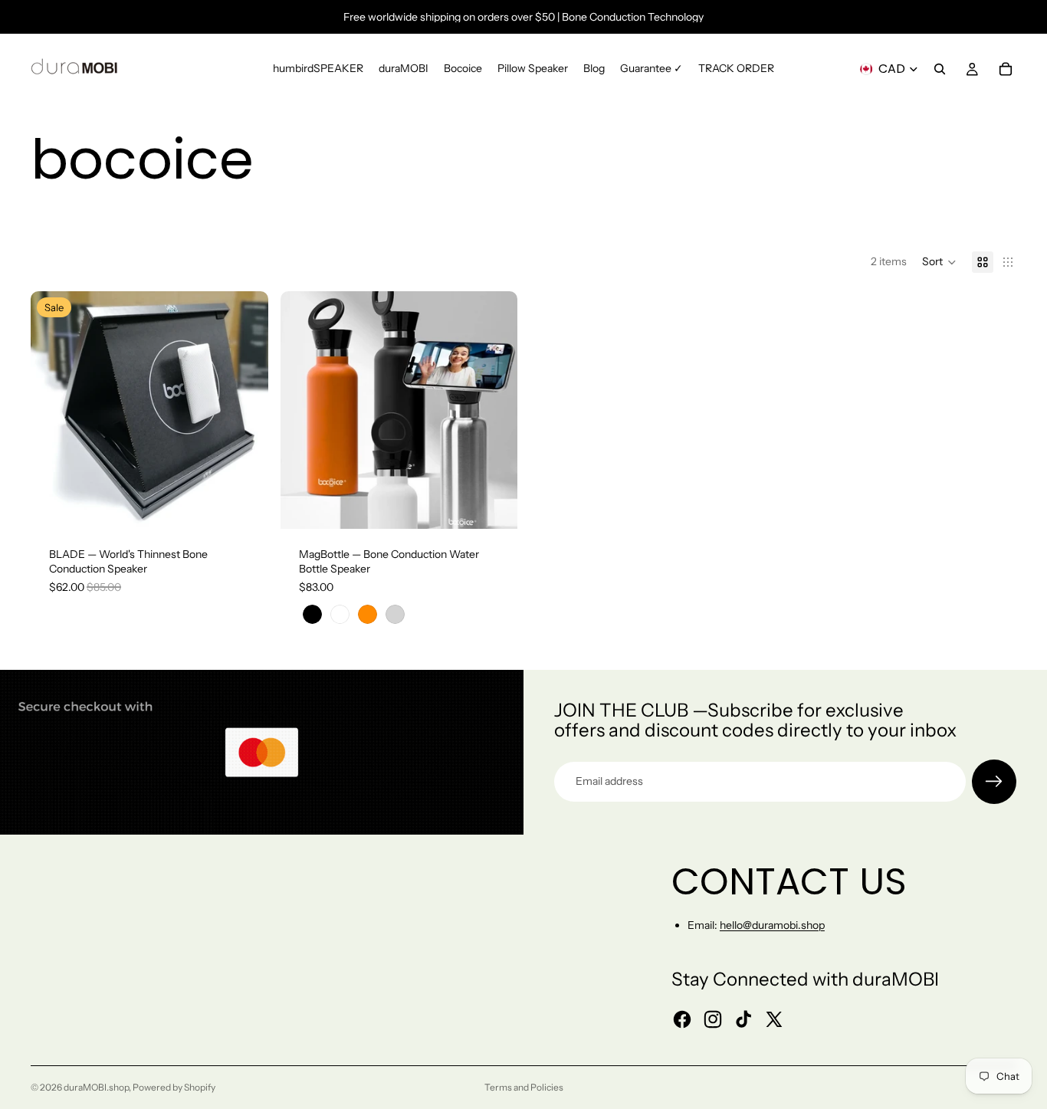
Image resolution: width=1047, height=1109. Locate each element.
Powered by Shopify (174, 1087)
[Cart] (1005, 69)
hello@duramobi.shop (772, 925)
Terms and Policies (523, 1087)
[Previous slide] (54, 410)
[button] (939, 262)
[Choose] (244, 505)
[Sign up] (994, 782)
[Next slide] (245, 410)
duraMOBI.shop (96, 1087)
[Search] (940, 69)
